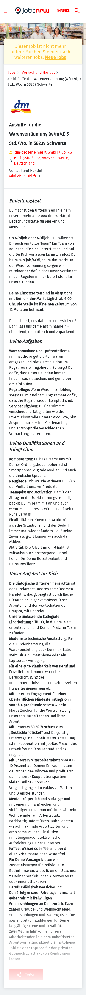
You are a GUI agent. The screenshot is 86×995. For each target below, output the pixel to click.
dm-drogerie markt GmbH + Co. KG (43, 152)
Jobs (11, 72)
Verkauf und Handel (38, 72)
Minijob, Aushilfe (23, 176)
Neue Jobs (55, 57)
